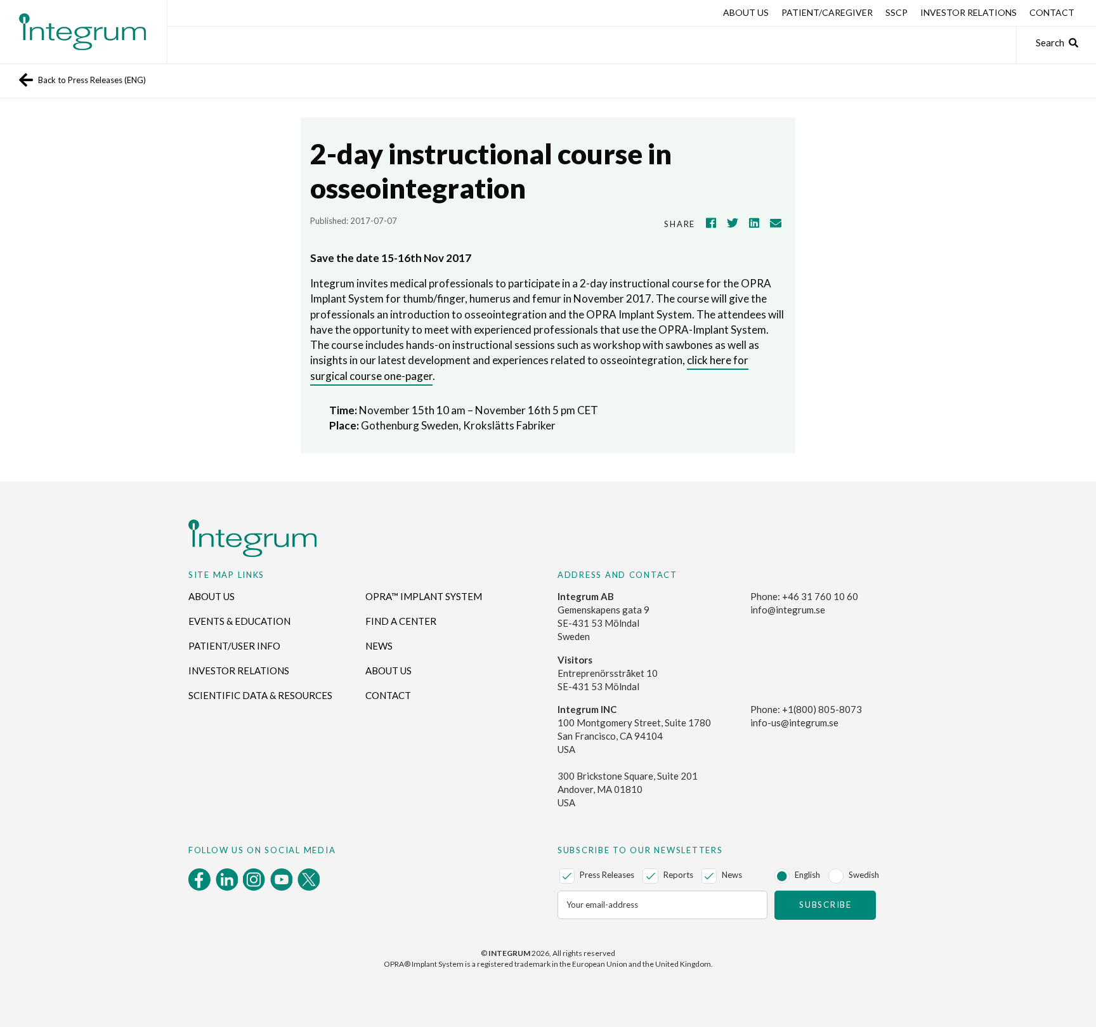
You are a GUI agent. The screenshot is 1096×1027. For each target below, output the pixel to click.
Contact (1051, 12)
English (807, 875)
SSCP (896, 12)
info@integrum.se (787, 609)
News (379, 645)
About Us (746, 12)
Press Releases (607, 875)
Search (1050, 42)
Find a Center (400, 621)
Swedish (864, 875)
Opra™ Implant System (423, 596)
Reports (678, 875)
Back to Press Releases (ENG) (92, 80)
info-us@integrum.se (794, 722)
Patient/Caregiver (827, 12)
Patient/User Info (234, 645)
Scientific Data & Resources (260, 695)
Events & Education (239, 621)
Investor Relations (968, 12)
